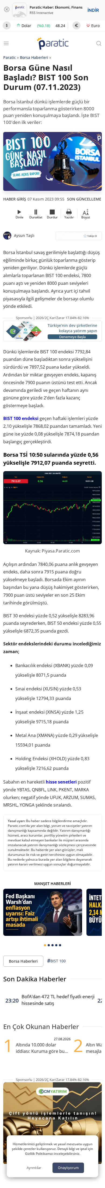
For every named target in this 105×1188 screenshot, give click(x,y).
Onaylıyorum (68, 1168)
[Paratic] (52, 44)
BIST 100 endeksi (20, 418)
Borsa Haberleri (34, 57)
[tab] (45, 945)
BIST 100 (56, 960)
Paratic (9, 57)
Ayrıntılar (34, 1167)
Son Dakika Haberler (34, 978)
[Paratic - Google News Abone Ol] (79, 238)
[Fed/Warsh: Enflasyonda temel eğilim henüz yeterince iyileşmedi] (42, 912)
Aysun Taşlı (24, 235)
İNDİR (93, 10)
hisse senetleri (61, 782)
